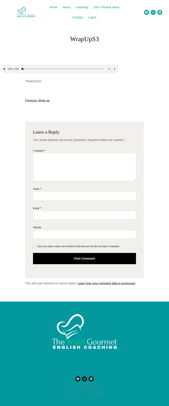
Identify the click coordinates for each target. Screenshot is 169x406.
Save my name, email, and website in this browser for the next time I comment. (79, 246)
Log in (92, 17)
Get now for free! (109, 6)
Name (37, 188)
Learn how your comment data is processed (106, 283)
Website (37, 227)
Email (37, 208)
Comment (39, 150)
